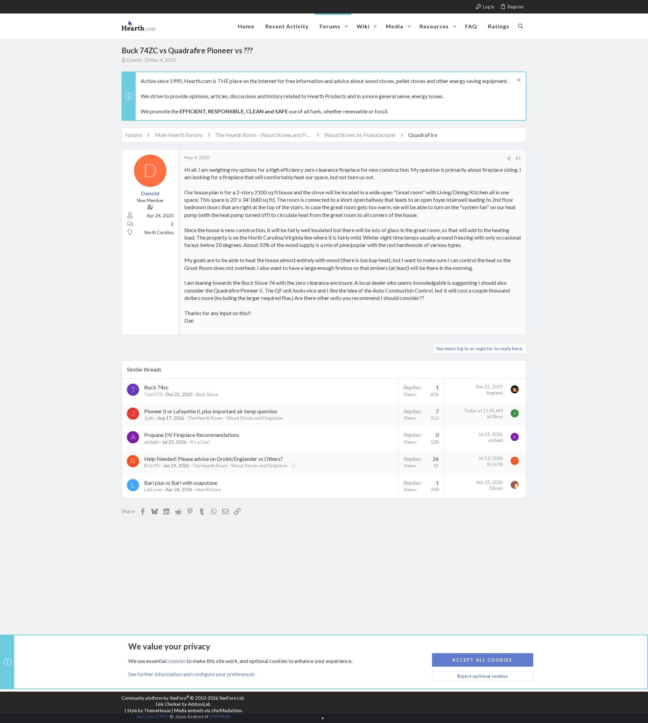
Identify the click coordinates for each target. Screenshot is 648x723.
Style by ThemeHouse (148, 710)
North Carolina (158, 232)
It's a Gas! (200, 442)
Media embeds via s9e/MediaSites (208, 710)
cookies (176, 661)
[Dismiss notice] (518, 80)
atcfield (151, 442)
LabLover (153, 489)
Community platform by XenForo (183, 698)
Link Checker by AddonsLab (183, 704)
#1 (518, 158)
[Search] (520, 26)
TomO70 (153, 394)
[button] (346, 26)
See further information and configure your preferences (191, 674)
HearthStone (208, 489)
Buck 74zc (156, 387)
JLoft (149, 418)
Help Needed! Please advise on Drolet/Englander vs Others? (213, 458)
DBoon (496, 488)
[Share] (508, 158)
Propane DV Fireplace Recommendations (191, 435)
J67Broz (494, 416)
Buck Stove (207, 394)
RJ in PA (152, 465)
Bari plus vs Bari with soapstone (180, 482)
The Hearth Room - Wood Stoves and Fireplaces (235, 418)
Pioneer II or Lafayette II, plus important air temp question (210, 411)
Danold (134, 60)
